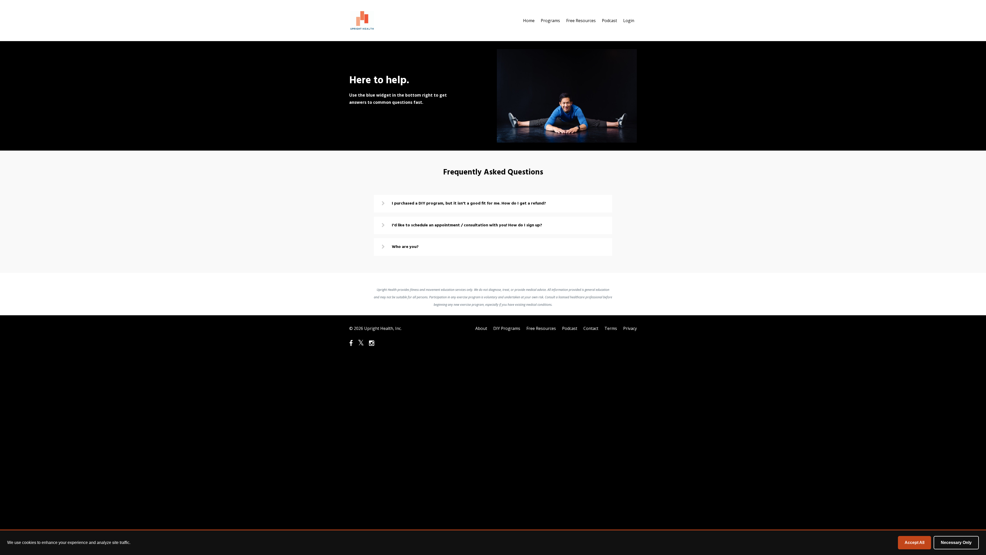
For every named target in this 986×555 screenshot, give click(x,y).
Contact (590, 328)
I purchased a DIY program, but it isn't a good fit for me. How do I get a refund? (469, 203)
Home (529, 20)
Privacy (630, 328)
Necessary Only (956, 542)
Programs (550, 20)
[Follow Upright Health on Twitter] (361, 343)
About (481, 328)
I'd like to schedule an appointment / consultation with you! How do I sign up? (467, 225)
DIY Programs (506, 328)
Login (628, 20)
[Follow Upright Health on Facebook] (351, 343)
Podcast (609, 20)
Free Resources (581, 20)
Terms (610, 328)
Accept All (914, 542)
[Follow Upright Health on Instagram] (371, 343)
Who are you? (405, 247)
